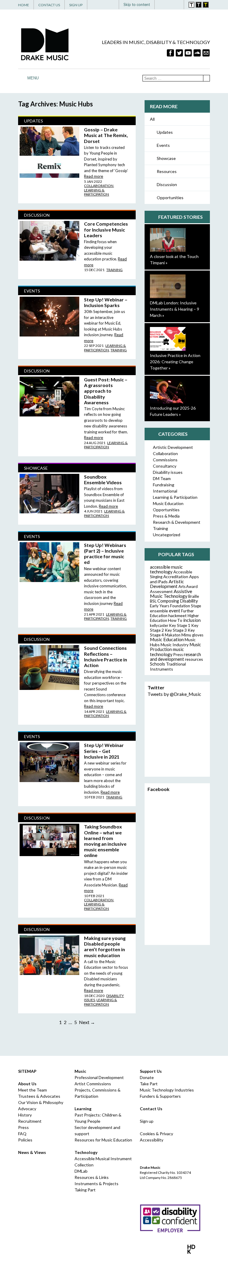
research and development (175, 657)
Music (80, 1071)
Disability (189, 600)
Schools (157, 663)
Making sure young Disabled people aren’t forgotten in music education (105, 946)
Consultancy (164, 465)
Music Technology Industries (167, 1089)
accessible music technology (166, 569)
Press (178, 654)
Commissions (165, 459)
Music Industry (175, 644)
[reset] (177, 4)
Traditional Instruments (168, 666)
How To (175, 620)
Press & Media (166, 515)
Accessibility (151, 1139)
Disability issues (168, 472)
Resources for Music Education (103, 1139)
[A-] (171, 4)
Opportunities (170, 197)
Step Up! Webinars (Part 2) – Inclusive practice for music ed (105, 553)
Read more (93, 176)
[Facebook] (170, 53)
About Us (27, 1083)
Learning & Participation (96, 192)
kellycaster (159, 625)
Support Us (151, 1071)
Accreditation (175, 576)
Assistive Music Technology (171, 593)
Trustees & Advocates (39, 1096)
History (25, 1114)
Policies (25, 1139)
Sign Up (76, 5)
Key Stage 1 (179, 625)
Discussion (167, 184)
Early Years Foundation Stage (175, 605)
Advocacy (27, 1108)
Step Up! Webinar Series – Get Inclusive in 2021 (104, 750)
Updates (165, 132)
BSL (153, 601)
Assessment (161, 591)
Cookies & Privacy (156, 1133)
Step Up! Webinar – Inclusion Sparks (105, 302)
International (165, 490)
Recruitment (30, 1121)
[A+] (163, 4)
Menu (33, 78)
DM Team (162, 478)
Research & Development (176, 522)
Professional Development (99, 1077)
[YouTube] (188, 53)
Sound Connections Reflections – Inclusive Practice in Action (105, 656)
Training (114, 270)
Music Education (168, 503)
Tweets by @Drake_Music (174, 694)
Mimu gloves (192, 635)
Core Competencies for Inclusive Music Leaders (106, 229)
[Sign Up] (206, 53)
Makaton (172, 635)
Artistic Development (173, 447)
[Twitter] (179, 53)
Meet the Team (32, 1089)
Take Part (149, 1083)
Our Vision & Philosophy (40, 1102)
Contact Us (49, 5)
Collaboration (98, 185)
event (174, 610)
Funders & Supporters (160, 1096)
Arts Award (188, 586)
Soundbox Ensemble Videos (103, 479)
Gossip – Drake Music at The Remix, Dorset (106, 135)
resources (194, 659)
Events (163, 145)
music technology (167, 652)
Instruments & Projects (96, 1183)
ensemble (159, 610)
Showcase (166, 158)
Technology (86, 1152)
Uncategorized (166, 534)
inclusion (192, 620)
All (152, 119)
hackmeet (177, 615)
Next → (87, 1022)
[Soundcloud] (197, 53)
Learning (83, 1108)
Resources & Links (92, 1177)
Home (23, 5)
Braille (193, 596)
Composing (168, 600)
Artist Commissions (93, 1083)
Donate (147, 1077)
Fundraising (163, 484)
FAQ (22, 1133)
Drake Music (45, 44)
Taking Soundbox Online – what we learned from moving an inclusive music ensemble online (105, 841)
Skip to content (137, 4)
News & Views (32, 1152)
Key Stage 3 (176, 630)
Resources (167, 171)
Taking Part (85, 1189)
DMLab (81, 1171)
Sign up (146, 1121)
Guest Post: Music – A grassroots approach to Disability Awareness (105, 391)
